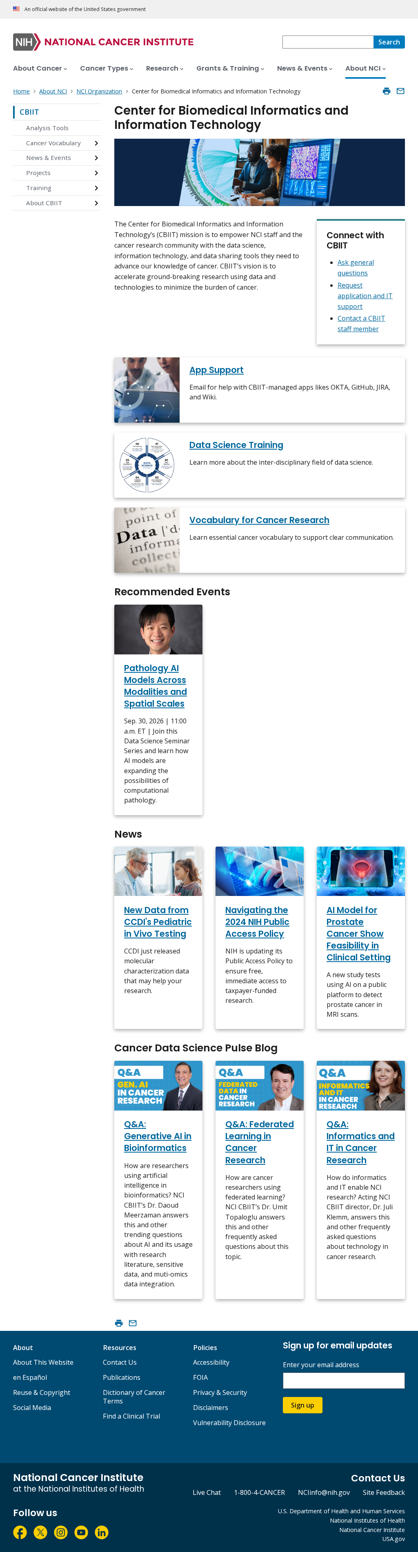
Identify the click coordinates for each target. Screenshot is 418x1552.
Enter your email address (321, 1365)
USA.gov (393, 1539)
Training (38, 188)
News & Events (48, 157)
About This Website (43, 1362)
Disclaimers (210, 1407)
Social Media (32, 1407)
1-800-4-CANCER (259, 1492)
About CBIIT (44, 203)
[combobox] (328, 42)
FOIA (200, 1377)
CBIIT (29, 112)
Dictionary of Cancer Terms (134, 1397)
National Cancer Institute (372, 1530)
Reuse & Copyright (41, 1392)
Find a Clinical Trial (131, 1416)
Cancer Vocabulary (53, 143)
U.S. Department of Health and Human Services (341, 1511)
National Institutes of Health (367, 1520)
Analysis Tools (47, 128)
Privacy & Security (220, 1392)
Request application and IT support (365, 296)
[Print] (386, 90)
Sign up (302, 1405)
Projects (38, 173)
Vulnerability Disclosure (229, 1422)
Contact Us (120, 1362)
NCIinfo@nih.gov (324, 1492)
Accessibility (211, 1362)
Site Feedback (384, 1492)
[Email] (400, 90)
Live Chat (207, 1492)
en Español (30, 1377)
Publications (121, 1377)
